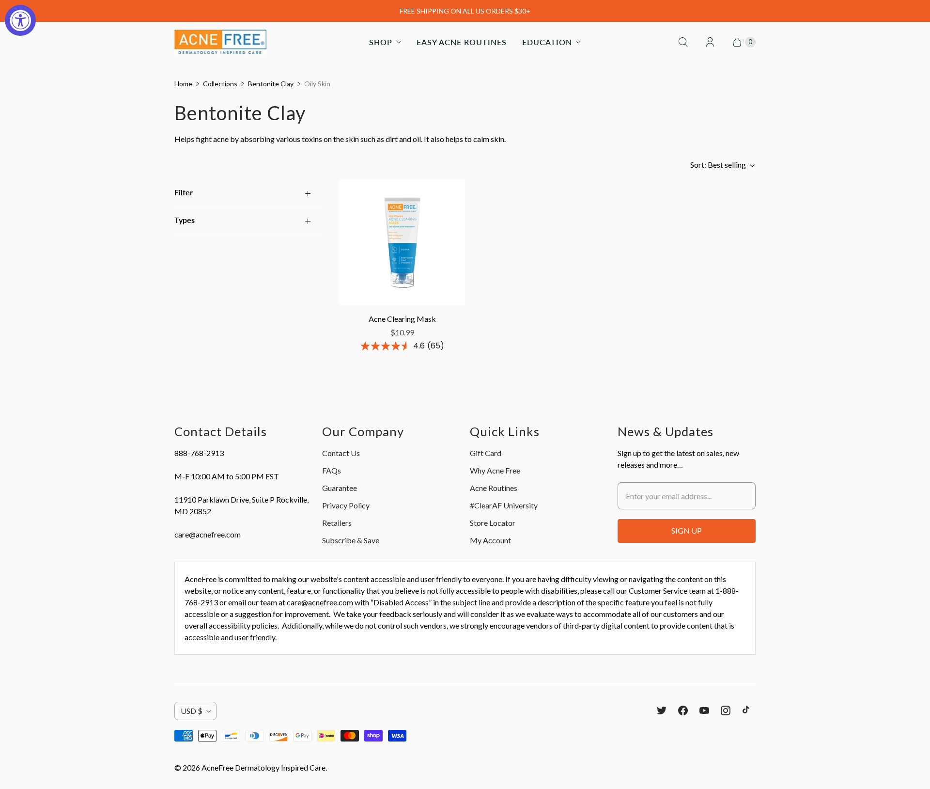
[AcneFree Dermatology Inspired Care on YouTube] (704, 710)
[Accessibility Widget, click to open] (20, 20)
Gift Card (485, 453)
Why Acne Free (495, 470)
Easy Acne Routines (462, 42)
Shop (380, 42)
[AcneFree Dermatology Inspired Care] (220, 42)
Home (183, 83)
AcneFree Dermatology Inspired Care (264, 767)
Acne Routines (493, 487)
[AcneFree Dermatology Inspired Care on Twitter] (661, 710)
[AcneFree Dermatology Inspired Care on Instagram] (725, 710)
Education (547, 42)
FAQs (331, 470)
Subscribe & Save (350, 540)
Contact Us (341, 453)
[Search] (683, 42)
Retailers (337, 522)
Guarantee (339, 487)
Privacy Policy (346, 505)
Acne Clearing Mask (402, 318)
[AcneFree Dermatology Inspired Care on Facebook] (683, 710)
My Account (490, 540)
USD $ (191, 710)
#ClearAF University (504, 505)
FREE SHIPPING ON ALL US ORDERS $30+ (465, 11)
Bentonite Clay (271, 83)
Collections (220, 83)
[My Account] (710, 42)
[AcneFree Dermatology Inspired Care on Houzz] (746, 709)
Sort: (718, 164)
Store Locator (492, 522)
